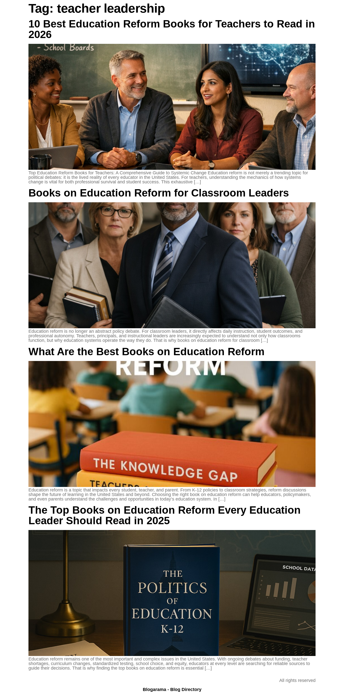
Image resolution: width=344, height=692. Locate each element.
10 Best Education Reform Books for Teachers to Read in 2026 (171, 29)
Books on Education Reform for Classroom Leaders (158, 193)
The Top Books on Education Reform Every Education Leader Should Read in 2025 (164, 515)
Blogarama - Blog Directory (172, 689)
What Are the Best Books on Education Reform (146, 351)
